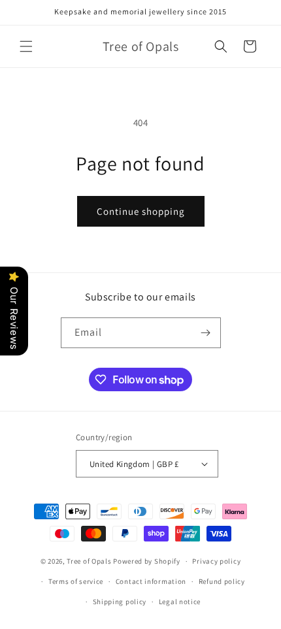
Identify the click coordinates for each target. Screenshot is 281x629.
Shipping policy (120, 601)
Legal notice (180, 601)
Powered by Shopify (146, 561)
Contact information (151, 581)
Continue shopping (141, 211)
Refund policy (222, 581)
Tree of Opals (89, 561)
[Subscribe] (205, 332)
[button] (26, 46)
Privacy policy (216, 561)
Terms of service (75, 581)
